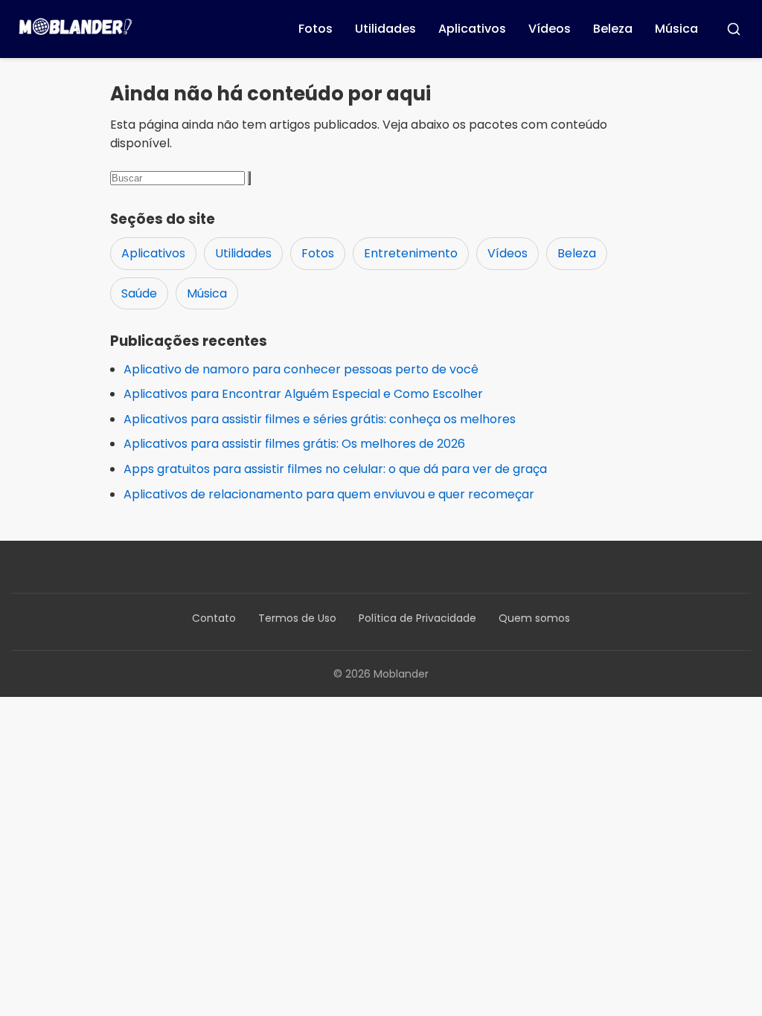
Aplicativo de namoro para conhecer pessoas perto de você (301, 369)
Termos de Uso (297, 618)
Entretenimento (411, 253)
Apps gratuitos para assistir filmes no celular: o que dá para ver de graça (335, 469)
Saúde (139, 293)
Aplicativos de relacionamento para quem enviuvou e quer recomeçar (329, 494)
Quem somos (534, 618)
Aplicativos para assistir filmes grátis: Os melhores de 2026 (294, 443)
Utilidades (385, 28)
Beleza (613, 28)
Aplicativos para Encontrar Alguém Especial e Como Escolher (303, 393)
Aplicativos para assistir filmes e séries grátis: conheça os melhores (320, 419)
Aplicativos (472, 28)
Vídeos (549, 28)
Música (676, 28)
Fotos (315, 28)
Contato (214, 618)
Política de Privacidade (417, 618)
